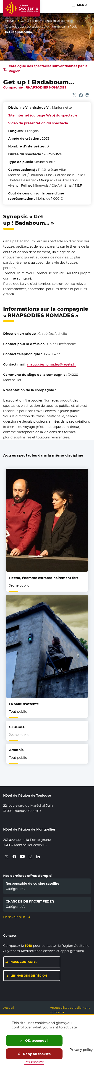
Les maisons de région (28, 975)
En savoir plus (14, 917)
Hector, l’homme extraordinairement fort (43, 578)
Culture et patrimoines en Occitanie (45, 20)
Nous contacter (23, 962)
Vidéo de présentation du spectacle (38, 123)
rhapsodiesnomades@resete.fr (51, 364)
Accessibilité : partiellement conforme (70, 1010)
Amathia (16, 750)
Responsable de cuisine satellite (32, 883)
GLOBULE (17, 727)
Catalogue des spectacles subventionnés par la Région (42, 26)
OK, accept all (36, 1041)
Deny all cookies (36, 1054)
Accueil (10, 20)
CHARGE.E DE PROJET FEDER (30, 901)
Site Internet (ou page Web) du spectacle (42, 115)
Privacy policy (81, 1049)
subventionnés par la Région (48, 68)
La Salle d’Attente (24, 704)
